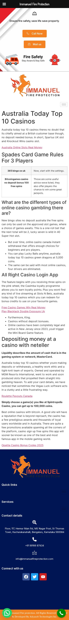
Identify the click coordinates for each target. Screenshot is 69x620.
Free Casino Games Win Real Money (23, 307)
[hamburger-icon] (63, 104)
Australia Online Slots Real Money (22, 147)
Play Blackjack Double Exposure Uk (23, 311)
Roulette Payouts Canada (17, 396)
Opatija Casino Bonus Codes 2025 (22, 445)
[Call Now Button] (61, 613)
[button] (7, 613)
